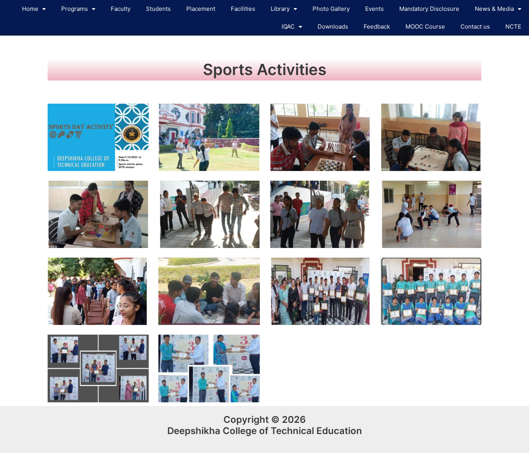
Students (158, 8)
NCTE (513, 26)
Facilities (243, 8)
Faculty (121, 8)
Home (30, 8)
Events (374, 8)
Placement (200, 8)
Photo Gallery (331, 8)
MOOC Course (425, 26)
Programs (74, 8)
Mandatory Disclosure (429, 8)
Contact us (475, 26)
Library (280, 8)
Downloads (333, 26)
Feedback (377, 26)
